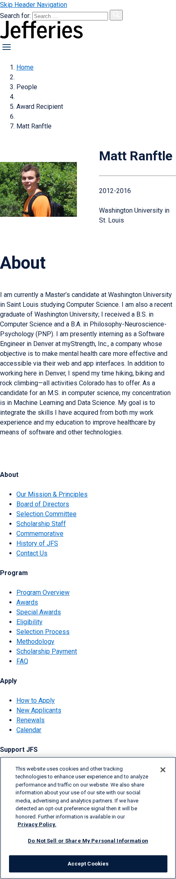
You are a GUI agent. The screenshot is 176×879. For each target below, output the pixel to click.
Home (25, 67)
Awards (27, 602)
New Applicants (38, 710)
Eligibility (29, 622)
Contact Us (31, 553)
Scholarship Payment (46, 651)
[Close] (163, 770)
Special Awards (38, 612)
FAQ (22, 661)
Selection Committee (46, 514)
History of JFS (37, 543)
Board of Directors (42, 504)
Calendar (28, 730)
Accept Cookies (88, 864)
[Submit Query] (116, 15)
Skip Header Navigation (33, 5)
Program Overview (43, 592)
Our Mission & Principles (52, 494)
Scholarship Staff (41, 524)
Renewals (30, 720)
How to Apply (35, 700)
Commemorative (39, 533)
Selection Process (43, 632)
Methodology (35, 641)
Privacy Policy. (37, 824)
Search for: (16, 16)
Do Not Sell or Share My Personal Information (88, 841)
